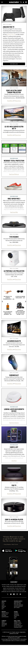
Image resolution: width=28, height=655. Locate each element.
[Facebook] (14, 594)
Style (3, 603)
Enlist (3, 626)
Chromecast (14, 375)
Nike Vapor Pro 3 (14, 198)
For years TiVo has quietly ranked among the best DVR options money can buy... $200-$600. (14, 240)
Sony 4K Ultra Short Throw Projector (14, 91)
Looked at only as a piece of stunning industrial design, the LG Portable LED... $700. (14, 274)
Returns (4, 615)
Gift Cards (17, 607)
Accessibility (17, 624)
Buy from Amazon (14, 422)
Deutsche (16, 615)
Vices (3, 607)
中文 (15, 618)
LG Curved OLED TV (14, 341)
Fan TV (14, 485)
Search (21, 2)
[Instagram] (17, 594)
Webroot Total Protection (14, 160)
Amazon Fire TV (8, 27)
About (3, 622)
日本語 (15, 616)
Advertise (4, 623)
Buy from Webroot (14, 174)
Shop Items (18, 100)
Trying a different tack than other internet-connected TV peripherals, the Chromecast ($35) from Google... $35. (14, 378)
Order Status (5, 612)
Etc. (3, 608)
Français (16, 614)
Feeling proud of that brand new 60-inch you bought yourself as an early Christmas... (14, 131)
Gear (3, 602)
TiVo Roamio (14, 237)
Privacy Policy (18, 623)
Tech (4, 24)
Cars (3, 605)
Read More (10, 100)
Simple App (14, 447)
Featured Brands (18, 605)
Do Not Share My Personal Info (18, 626)
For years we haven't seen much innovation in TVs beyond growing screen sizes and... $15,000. (14, 344)
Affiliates (4, 624)
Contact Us (5, 614)
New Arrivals (17, 602)
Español (16, 612)
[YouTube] (10, 594)
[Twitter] (7, 594)
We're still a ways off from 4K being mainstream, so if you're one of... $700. (14, 522)
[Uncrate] (14, 2)
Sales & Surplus (18, 606)
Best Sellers (17, 603)
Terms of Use (17, 622)
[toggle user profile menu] (23, 2)
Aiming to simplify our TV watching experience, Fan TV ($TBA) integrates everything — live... (14, 488)
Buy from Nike (14, 212)
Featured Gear (14, 158)
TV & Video (8, 24)
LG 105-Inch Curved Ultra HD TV (14, 127)
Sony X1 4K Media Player (14, 519)
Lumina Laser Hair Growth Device (14, 410)
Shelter (4, 606)
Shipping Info (5, 616)
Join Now (14, 460)
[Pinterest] (20, 594)
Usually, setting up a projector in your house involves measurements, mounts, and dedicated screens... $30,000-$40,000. (14, 96)
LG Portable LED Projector (14, 271)
